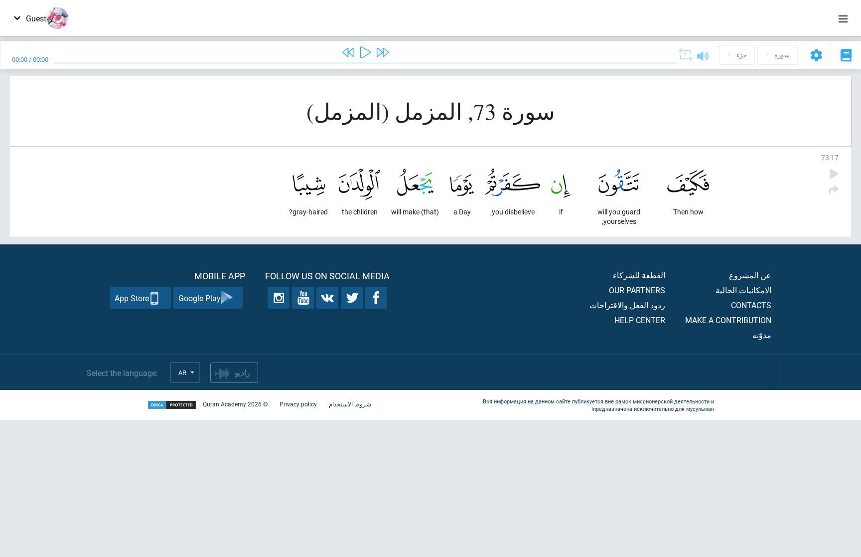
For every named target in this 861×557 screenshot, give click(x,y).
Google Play (199, 298)
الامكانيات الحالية (743, 290)
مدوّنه (761, 335)
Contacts (751, 305)
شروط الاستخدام (350, 404)
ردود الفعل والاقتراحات (627, 305)
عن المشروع (750, 275)
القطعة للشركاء (639, 275)
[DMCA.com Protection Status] (172, 405)
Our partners (637, 290)
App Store (132, 298)
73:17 (830, 157)
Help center (639, 320)
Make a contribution (728, 320)
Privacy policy (298, 404)
